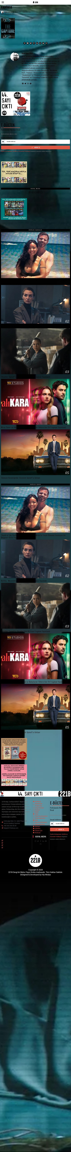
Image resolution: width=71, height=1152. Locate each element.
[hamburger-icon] (29, 834)
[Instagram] (28, 83)
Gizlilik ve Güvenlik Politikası (21, 151)
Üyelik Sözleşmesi (6, 151)
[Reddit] (43, 43)
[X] (38, 841)
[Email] (46, 43)
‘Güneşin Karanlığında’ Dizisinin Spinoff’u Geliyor (20, 477)
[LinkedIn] (43, 841)
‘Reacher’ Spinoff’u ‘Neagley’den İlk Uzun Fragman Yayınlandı (25, 376)
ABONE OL (37, 147)
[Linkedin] (37, 43)
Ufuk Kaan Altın (27, 53)
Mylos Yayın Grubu (28, 872)
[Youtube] (46, 841)
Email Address (6, 138)
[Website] (30, 83)
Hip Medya (46, 875)
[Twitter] (31, 43)
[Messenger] (27, 43)
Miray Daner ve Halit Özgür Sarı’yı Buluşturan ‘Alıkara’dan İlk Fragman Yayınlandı (33, 427)
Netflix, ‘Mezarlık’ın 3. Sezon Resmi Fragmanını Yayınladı (24, 326)
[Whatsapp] (40, 43)
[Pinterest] (34, 43)
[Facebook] (24, 43)
